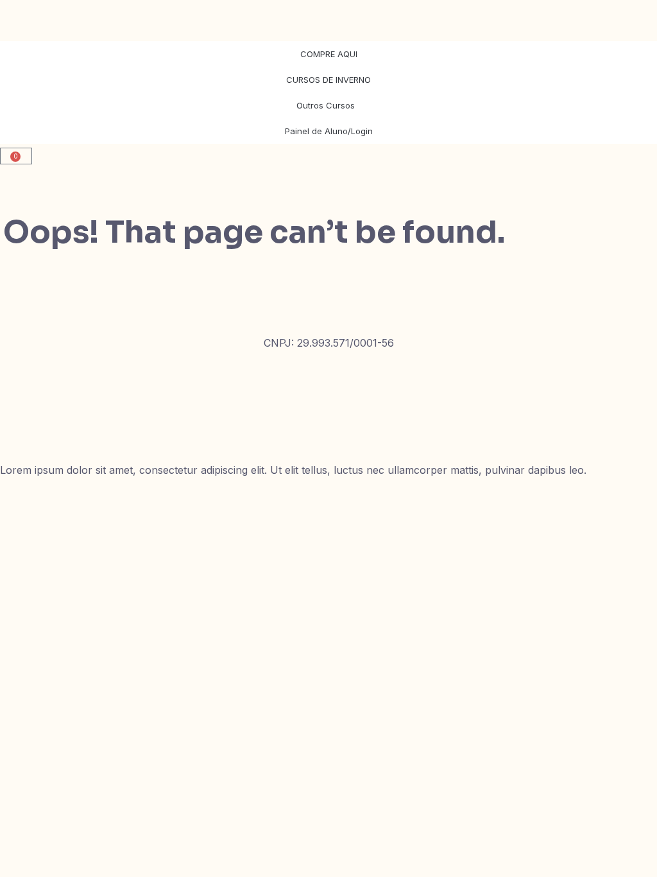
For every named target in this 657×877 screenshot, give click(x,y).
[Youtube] (16, 423)
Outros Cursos (325, 105)
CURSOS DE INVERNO (328, 79)
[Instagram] (16, 386)
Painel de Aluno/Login (329, 131)
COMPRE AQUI (328, 54)
